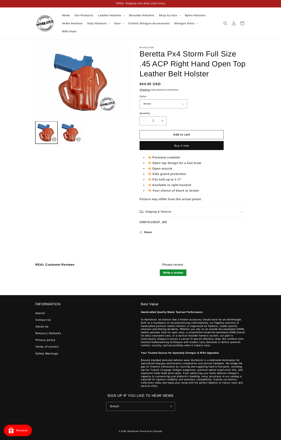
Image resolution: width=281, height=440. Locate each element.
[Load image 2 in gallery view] (70, 132)
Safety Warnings (46, 353)
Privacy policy (45, 339)
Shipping (145, 89)
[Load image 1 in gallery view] (46, 132)
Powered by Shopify (151, 431)
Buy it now (181, 145)
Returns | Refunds (48, 333)
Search (40, 313)
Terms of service (47, 346)
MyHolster (133, 431)
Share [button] (148, 232)
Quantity (145, 113)
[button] (111, 15)
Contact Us (43, 319)
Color (143, 96)
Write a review (173, 272)
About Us (42, 326)
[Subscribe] (170, 406)
